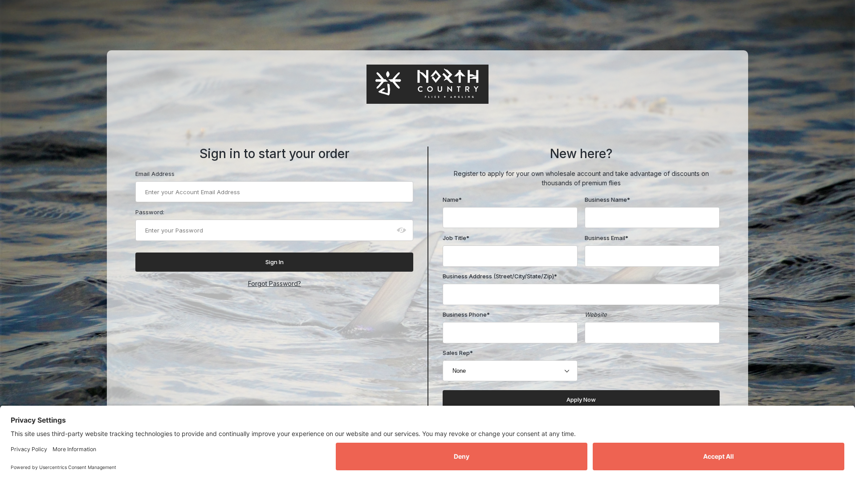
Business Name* (607, 199)
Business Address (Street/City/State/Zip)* (500, 276)
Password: (149, 212)
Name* (452, 199)
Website (596, 314)
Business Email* (606, 237)
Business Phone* (466, 314)
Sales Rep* (458, 352)
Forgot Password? (274, 283)
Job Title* (456, 237)
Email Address (155, 173)
